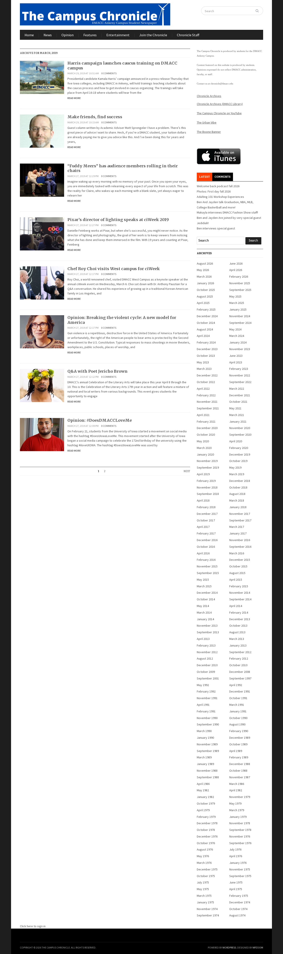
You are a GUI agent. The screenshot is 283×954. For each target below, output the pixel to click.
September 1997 (240, 678)
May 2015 (203, 580)
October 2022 (206, 382)
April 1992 (235, 685)
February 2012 (238, 658)
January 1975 (205, 902)
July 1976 (235, 849)
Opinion (67, 35)
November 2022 (239, 375)
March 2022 (236, 389)
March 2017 (236, 527)
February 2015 (238, 586)
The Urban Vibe (206, 122)
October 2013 (238, 626)
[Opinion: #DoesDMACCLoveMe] (42, 434)
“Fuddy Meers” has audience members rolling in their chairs (122, 168)
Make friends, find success (94, 116)
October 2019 (238, 461)
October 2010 (238, 665)
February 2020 (238, 448)
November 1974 (207, 909)
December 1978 (207, 823)
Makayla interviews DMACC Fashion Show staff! (227, 212)
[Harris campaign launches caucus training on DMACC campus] (42, 77)
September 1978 (240, 830)
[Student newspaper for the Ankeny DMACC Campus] (95, 13)
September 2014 (240, 599)
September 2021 (208, 408)
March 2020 (204, 448)
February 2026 (238, 277)
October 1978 (206, 830)
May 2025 (235, 296)
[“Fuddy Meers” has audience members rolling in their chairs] (42, 180)
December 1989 (239, 738)
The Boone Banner (209, 132)
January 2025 (238, 309)
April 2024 (203, 336)
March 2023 (204, 369)
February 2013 (206, 645)
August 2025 (205, 296)
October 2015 (238, 566)
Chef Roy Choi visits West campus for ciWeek (113, 268)
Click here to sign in (33, 926)
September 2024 (240, 323)
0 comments (109, 73)
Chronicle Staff (188, 35)
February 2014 (238, 612)
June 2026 (236, 263)
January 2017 (238, 533)
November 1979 (239, 797)
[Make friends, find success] (42, 131)
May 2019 (235, 467)
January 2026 (205, 283)
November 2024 (239, 316)
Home (29, 35)
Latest (204, 176)
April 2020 (235, 441)
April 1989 (235, 751)
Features (90, 35)
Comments (222, 176)
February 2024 (206, 342)
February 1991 (206, 711)
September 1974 (208, 915)
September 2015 (208, 573)
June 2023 (236, 356)
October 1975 (206, 876)
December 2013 (239, 619)
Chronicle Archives (209, 96)
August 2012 (205, 658)
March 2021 (236, 415)
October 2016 (206, 547)
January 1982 (205, 797)
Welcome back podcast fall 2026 (218, 186)
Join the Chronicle (153, 35)
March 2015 (204, 586)
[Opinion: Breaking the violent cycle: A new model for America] (42, 332)
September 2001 (208, 678)
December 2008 (239, 672)
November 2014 (239, 593)
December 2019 (239, 454)
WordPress (229, 947)
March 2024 (236, 336)
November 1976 (239, 836)
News (48, 35)
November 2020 (239, 428)
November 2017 (239, 514)
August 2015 (237, 573)
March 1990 (204, 731)
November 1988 (207, 771)
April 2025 (203, 303)
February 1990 (238, 731)
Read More (74, 98)
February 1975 (238, 896)
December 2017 (207, 514)
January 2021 (238, 422)
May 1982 (203, 790)
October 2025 (206, 290)
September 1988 (208, 777)
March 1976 (204, 863)
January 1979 (238, 817)
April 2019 (203, 474)
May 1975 (203, 889)
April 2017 (203, 527)
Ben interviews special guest (216, 228)
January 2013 (238, 645)
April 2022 (203, 389)
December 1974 (239, 902)
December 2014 (207, 593)
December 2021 (239, 395)
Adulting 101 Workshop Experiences (220, 197)
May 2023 (203, 362)
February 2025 (206, 309)
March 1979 (236, 810)
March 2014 (204, 612)
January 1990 (205, 738)
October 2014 (206, 599)
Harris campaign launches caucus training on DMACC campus (122, 66)
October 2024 (206, 323)
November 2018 (207, 487)
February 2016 (206, 560)
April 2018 (203, 500)
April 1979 (203, 810)
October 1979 (206, 803)
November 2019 (207, 461)
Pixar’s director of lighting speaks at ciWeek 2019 (118, 219)
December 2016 (207, 540)
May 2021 (235, 408)
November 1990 (207, 718)
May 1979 (235, 803)
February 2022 (206, 395)
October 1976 (206, 843)
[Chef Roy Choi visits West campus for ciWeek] (42, 282)
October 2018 (238, 487)
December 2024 (207, 316)
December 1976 (207, 836)
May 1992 (203, 685)
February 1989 (238, 757)
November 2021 (207, 402)
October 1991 (238, 698)
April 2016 (203, 553)
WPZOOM (257, 947)
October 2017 (206, 520)
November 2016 (239, 540)
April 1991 (203, 705)
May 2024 (235, 329)
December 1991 (239, 691)
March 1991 (236, 705)
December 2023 (207, 349)
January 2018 (238, 507)
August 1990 (237, 724)
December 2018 (239, 481)
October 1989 (238, 744)
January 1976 (238, 863)
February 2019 (206, 481)
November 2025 (239, 283)
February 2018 (206, 507)
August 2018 (237, 494)
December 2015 (239, 560)
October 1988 (238, 771)
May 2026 (203, 270)
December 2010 (207, 665)
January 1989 (205, 764)
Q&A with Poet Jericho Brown (97, 371)
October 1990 (238, 718)
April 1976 (235, 856)
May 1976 (203, 856)
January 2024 (238, 342)
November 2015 (207, 566)
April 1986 (203, 784)
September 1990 (208, 724)
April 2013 (203, 639)
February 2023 (238, 369)
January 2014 (205, 619)
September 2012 (240, 652)
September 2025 (240, 290)
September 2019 (208, 467)
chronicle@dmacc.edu (221, 83)
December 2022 (207, 375)
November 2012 (207, 652)
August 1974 (237, 915)
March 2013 (236, 639)
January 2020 (205, 454)
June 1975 (236, 882)
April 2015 (235, 580)
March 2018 (236, 500)
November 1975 (239, 869)
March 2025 (236, 303)
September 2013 (208, 632)
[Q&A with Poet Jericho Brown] (42, 385)
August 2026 (205, 263)
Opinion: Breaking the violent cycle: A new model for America (121, 320)
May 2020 (203, 441)
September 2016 (240, 547)
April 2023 (235, 362)
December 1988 (239, 764)
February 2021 (206, 422)
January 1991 (238, 711)
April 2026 (235, 270)
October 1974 (238, 909)
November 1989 (207, 744)
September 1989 (208, 751)
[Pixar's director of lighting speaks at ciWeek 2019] (42, 233)
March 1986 (236, 784)
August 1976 (205, 849)
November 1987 (239, 777)
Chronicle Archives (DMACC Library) (220, 104)
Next (187, 471)
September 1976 (240, 843)
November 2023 (239, 349)
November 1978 (239, 823)
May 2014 (203, 606)
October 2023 (206, 356)
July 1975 (203, 882)
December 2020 (207, 428)
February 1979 (206, 817)
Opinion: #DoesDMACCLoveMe (99, 420)
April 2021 (203, 415)
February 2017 (206, 533)
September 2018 (208, 494)
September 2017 (240, 520)
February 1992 (206, 691)
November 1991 (207, 698)
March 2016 (236, 553)
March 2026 (204, 277)
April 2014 (235, 606)
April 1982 (235, 790)
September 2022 (240, 382)
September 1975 (240, 876)
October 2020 (206, 435)
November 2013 (207, 626)
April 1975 (235, 889)
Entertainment (118, 35)
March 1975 (204, 896)
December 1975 (207, 869)
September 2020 (240, 435)
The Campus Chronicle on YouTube (219, 113)
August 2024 (205, 329)
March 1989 (204, 757)
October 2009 (206, 672)
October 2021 (238, 402)
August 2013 (237, 632)
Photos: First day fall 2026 (214, 191)
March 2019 (236, 474)
